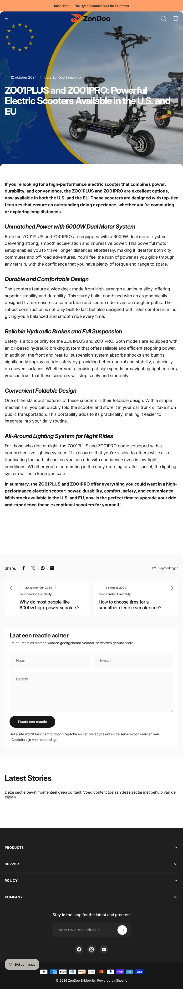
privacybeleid (99, 734)
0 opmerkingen (168, 568)
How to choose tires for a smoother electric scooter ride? (130, 604)
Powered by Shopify (112, 980)
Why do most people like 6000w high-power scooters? (50, 604)
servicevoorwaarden (136, 734)
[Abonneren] (122, 930)
